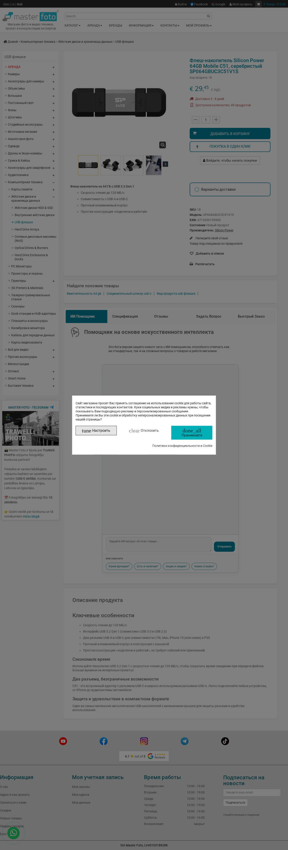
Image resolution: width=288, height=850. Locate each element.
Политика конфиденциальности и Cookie (182, 445)
